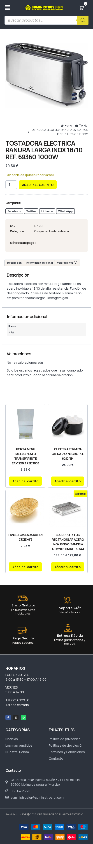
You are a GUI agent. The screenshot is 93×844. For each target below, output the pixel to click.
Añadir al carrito (37, 185)
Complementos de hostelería (51, 231)
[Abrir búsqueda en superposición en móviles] (46, 20)
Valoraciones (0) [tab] (67, 263)
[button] (14, 211)
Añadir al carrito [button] (25, 481)
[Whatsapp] (23, 717)
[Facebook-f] (8, 717)
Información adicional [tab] (39, 263)
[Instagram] (16, 717)
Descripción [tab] (14, 263)
